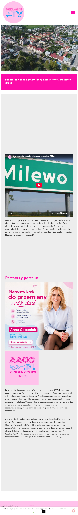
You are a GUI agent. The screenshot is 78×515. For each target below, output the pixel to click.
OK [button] (43, 512)
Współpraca (31, 505)
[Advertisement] (39, 125)
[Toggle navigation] (73, 12)
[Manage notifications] (73, 510)
